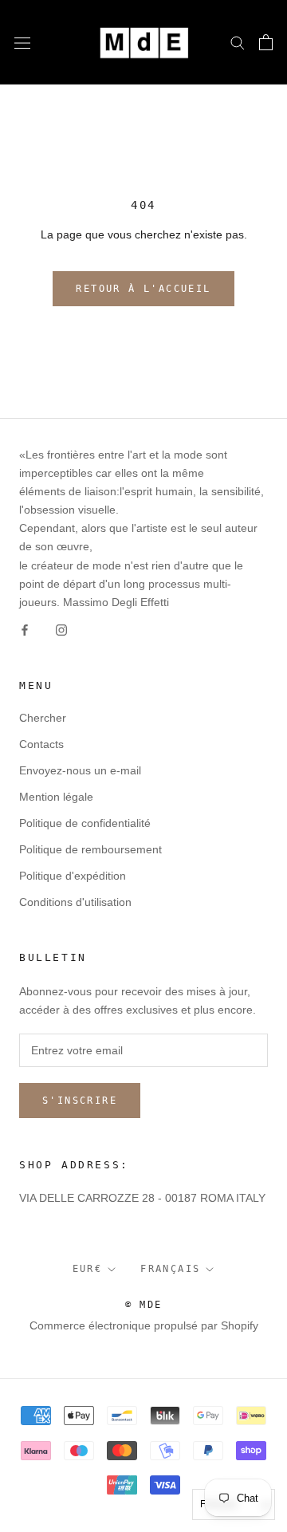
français (170, 1268)
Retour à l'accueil (143, 288)
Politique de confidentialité (85, 823)
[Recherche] (237, 42)
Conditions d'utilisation (75, 902)
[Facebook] (24, 629)
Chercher (42, 717)
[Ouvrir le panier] (266, 42)
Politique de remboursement (90, 849)
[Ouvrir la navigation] (22, 42)
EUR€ (88, 1268)
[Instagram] (61, 629)
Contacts (41, 744)
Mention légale (56, 796)
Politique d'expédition (72, 875)
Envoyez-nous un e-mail (80, 770)
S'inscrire (79, 1100)
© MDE (144, 1304)
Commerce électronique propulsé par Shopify (143, 1325)
